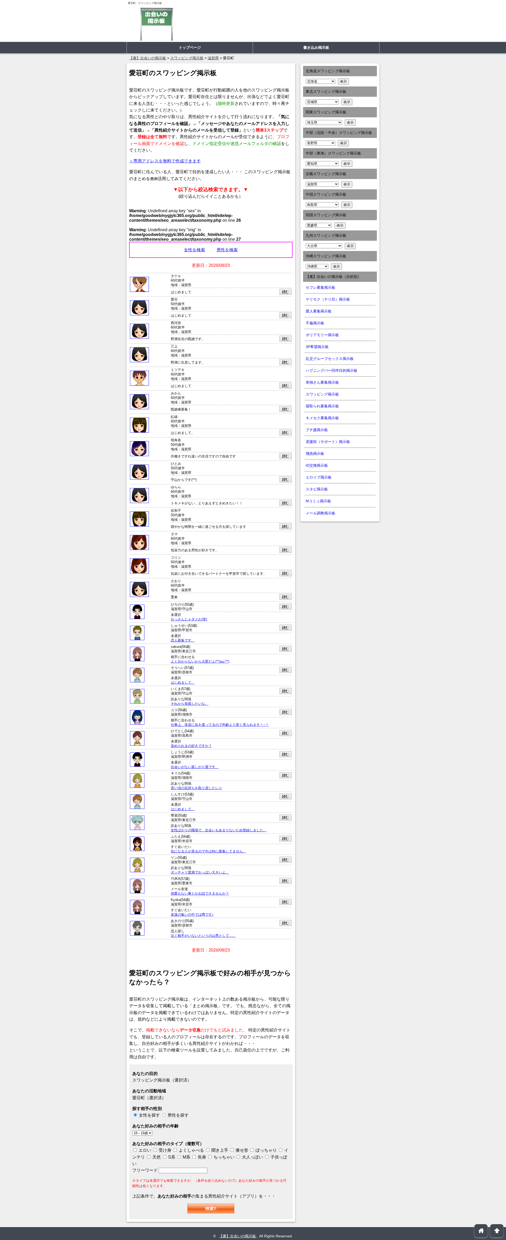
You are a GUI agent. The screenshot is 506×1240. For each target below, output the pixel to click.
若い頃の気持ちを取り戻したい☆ (196, 788)
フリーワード (145, 1170)
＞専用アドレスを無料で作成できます (165, 161)
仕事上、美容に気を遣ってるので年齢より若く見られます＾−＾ (220, 725)
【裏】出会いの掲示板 (238, 1236)
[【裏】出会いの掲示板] (156, 24)
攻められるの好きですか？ (191, 746)
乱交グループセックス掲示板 (330, 358)
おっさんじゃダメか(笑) (189, 619)
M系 (186, 1157)
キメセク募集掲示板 (322, 418)
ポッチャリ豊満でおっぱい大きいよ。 (200, 872)
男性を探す (178, 1115)
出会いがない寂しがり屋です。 (195, 767)
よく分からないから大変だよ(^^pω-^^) (200, 661)
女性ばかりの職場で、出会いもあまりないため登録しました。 (219, 830)
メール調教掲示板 (320, 513)
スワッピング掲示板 (322, 394)
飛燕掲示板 (315, 453)
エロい (144, 1150)
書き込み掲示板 (316, 47)
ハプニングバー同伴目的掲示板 (331, 370)
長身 (201, 1157)
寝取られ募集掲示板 (322, 406)
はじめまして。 (183, 682)
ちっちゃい (223, 1157)
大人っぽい (252, 1157)
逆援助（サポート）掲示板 (328, 442)
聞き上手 (219, 1150)
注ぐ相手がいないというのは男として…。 (203, 936)
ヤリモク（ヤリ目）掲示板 (328, 299)
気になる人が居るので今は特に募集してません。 (208, 851)
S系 (171, 1157)
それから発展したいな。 (189, 704)
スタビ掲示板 (317, 489)
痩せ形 (242, 1150)
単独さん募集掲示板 (322, 382)
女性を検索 (194, 250)
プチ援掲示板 (317, 430)
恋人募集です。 (183, 640)
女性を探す (149, 1115)
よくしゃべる (191, 1150)
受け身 (165, 1150)
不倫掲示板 (315, 323)
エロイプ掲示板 (319, 477)
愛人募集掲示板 (319, 311)
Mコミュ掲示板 (318, 501)
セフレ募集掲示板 (320, 287)
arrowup (497, 1230)
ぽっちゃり (266, 1150)
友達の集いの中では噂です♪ (192, 914)
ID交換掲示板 (317, 465)
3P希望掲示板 (317, 347)
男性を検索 (227, 250)
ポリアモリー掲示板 (322, 335)
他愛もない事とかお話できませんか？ (200, 893)
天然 (156, 1157)
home (481, 1230)
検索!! (210, 1208)
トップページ (190, 47)
